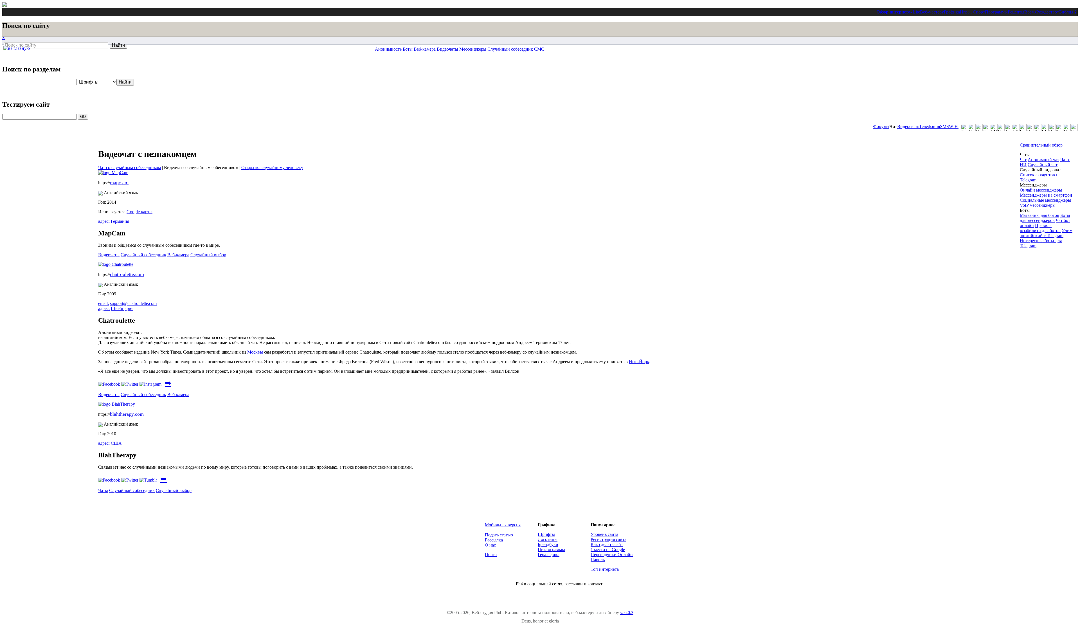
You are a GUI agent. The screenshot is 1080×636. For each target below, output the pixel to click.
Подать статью (499, 534)
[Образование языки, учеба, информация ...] (1015, 127)
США (116, 443)
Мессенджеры (472, 49)
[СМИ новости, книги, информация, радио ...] (993, 127)
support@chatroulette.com (133, 303)
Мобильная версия (503, 524)
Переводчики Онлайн (612, 554)
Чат (1023, 159)
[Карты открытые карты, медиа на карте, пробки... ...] (1074, 127)
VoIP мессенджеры (1038, 205)
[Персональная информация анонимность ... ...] (1030, 127)
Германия (120, 221)
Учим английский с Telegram (1046, 233)
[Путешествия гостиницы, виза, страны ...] (1066, 127)
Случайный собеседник (510, 49)
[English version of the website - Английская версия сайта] (4, 5)
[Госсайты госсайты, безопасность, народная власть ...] (1023, 127)
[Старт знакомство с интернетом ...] (964, 127)
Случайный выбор (208, 254)
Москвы (255, 352)
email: (103, 303)
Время (1030, 12)
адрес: (104, 221)
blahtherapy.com (127, 414)
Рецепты (1016, 12)
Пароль (598, 559)
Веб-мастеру (932, 12)
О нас (490, 545)
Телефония (929, 126)
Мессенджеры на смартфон (1046, 195)
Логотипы (547, 539)
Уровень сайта (604, 534)
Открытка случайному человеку (272, 167)
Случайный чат (1043, 164)
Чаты (103, 490)
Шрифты (546, 534)
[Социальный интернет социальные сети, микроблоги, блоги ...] (986, 127)
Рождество (1046, 12)
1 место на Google (608, 549)
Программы (996, 12)
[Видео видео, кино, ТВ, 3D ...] (1001, 127)
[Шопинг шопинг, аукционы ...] (1044, 127)
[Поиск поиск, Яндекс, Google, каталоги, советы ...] (971, 127)
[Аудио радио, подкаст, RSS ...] (1008, 127)
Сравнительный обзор (1041, 145)
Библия (1066, 12)
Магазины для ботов (1039, 215)
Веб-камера (425, 49)
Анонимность (388, 49)
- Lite (915, 12)
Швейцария (122, 308)
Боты (408, 49)
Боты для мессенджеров (1045, 218)
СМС (539, 49)
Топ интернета (605, 569)
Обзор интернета (893, 12)
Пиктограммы (551, 549)
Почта (491, 554)
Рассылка (494, 540)
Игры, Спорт (972, 12)
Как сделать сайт (607, 544)
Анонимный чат (1043, 159)
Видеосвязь (908, 126)
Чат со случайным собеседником (129, 167)
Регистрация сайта (608, 539)
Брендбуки (548, 544)
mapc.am (119, 182)
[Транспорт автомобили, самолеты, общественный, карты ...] (1059, 127)
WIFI (953, 126)
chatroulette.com (127, 274)
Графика (952, 12)
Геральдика (548, 554)
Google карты (139, 211)
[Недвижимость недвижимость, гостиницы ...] (1052, 127)
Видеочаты (447, 49)
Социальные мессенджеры (1045, 200)
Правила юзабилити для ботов (1040, 228)
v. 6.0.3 (626, 612)
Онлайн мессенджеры (1041, 190)
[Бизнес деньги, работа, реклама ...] (1037, 127)
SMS (944, 126)
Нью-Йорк (639, 361)
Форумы (881, 126)
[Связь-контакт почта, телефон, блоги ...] (979, 127)
